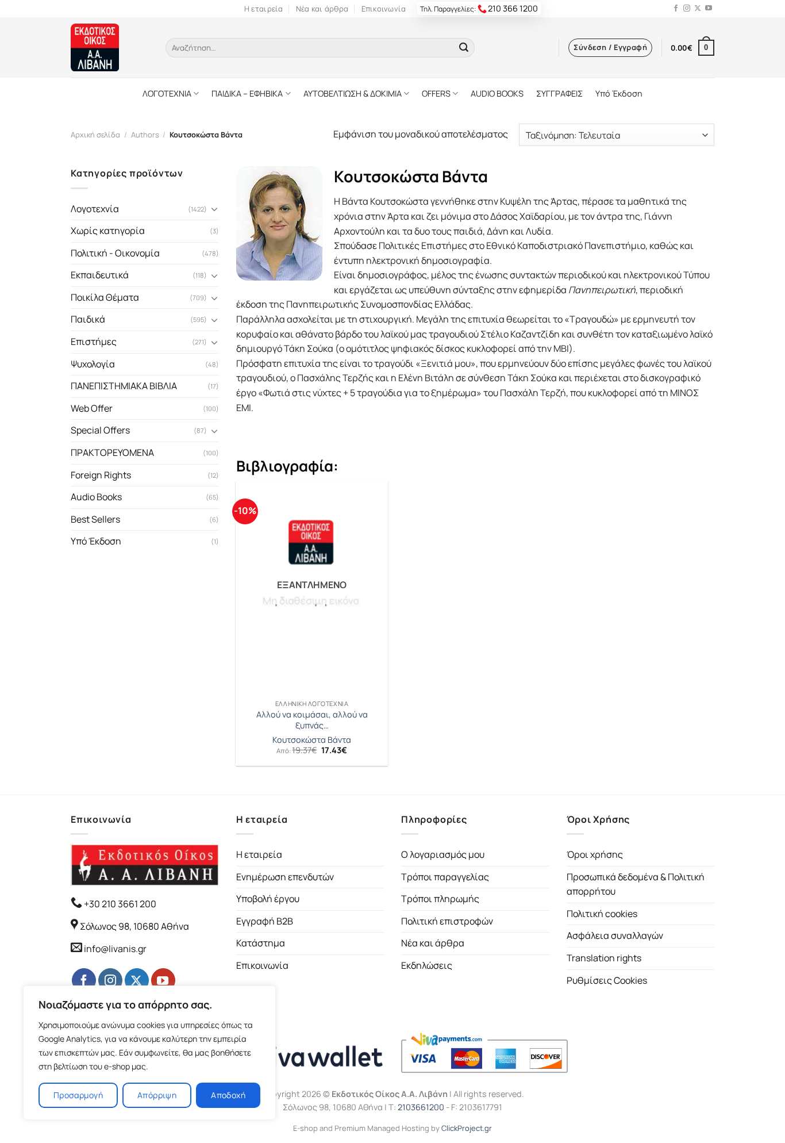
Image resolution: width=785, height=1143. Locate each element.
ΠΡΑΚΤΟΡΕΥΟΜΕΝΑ (112, 452)
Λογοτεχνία (95, 208)
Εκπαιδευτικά (100, 275)
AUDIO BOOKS (497, 93)
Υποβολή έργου (267, 898)
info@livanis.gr (115, 948)
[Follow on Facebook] (675, 9)
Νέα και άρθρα (322, 8)
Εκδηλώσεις (426, 965)
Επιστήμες (94, 341)
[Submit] (464, 47)
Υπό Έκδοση (618, 93)
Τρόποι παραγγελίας (445, 876)
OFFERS (436, 93)
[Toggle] (214, 209)
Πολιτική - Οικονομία (115, 253)
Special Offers (100, 430)
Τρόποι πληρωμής (440, 898)
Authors (145, 134)
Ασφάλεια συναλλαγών (615, 935)
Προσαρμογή (78, 1095)
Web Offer (92, 408)
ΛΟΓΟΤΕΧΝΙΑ (167, 93)
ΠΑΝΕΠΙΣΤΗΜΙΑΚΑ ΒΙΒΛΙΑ (124, 385)
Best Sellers (95, 519)
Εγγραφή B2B (264, 921)
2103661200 (421, 1107)
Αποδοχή (228, 1095)
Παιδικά (88, 319)
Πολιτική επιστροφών (447, 921)
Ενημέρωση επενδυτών (285, 876)
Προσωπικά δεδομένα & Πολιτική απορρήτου (636, 884)
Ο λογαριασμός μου (442, 854)
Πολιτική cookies (602, 913)
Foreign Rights (101, 475)
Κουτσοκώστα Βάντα (311, 740)
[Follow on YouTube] (708, 9)
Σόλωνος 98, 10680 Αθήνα (134, 926)
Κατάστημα (260, 943)
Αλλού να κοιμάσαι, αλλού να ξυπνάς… (312, 720)
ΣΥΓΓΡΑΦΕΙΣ (559, 93)
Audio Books (96, 496)
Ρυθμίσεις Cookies (607, 980)
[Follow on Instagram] (686, 9)
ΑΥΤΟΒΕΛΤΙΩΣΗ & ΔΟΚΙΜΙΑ (352, 93)
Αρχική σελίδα (95, 134)
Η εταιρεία (263, 8)
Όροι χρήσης (595, 854)
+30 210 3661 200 (119, 903)
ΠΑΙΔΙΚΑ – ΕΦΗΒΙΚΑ (247, 93)
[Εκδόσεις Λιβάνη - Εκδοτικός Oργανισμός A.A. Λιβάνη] (109, 47)
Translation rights (604, 958)
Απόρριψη (156, 1095)
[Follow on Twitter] (697, 9)
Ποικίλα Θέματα (105, 297)
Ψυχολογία (93, 364)
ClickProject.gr (466, 1128)
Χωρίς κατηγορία (108, 230)
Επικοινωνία (383, 8)
